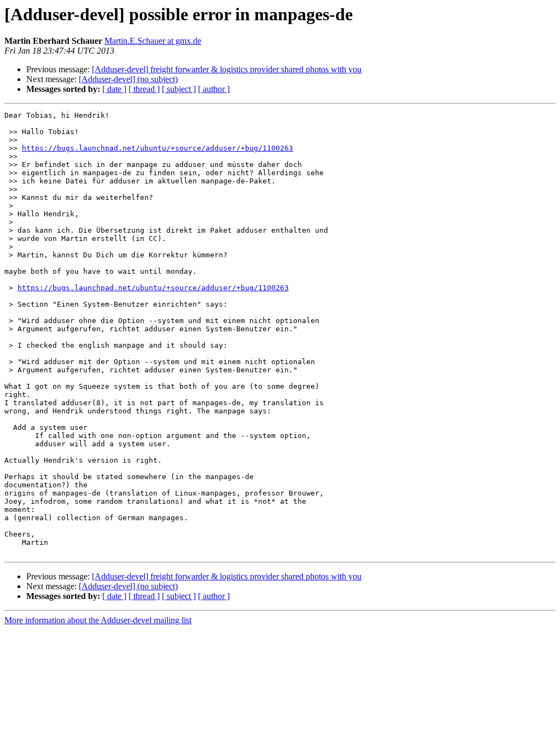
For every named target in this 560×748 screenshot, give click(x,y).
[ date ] (114, 89)
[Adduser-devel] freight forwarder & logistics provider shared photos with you (226, 69)
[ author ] (214, 89)
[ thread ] (144, 89)
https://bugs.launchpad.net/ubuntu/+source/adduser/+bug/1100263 (157, 148)
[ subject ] (179, 89)
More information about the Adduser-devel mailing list (97, 620)
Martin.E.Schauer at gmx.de (152, 40)
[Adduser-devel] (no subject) (128, 79)
